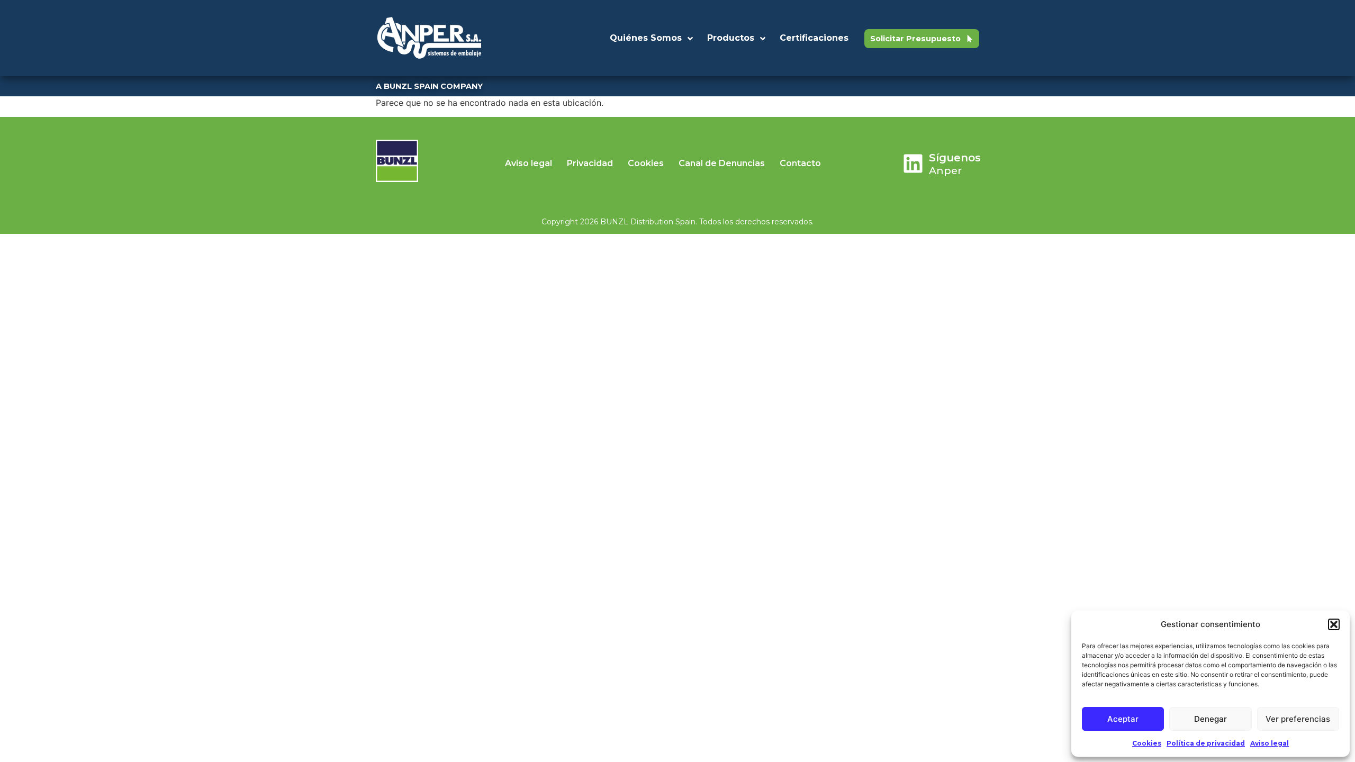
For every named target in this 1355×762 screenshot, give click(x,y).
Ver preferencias (1298, 719)
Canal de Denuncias (722, 163)
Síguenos (955, 157)
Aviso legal (1269, 743)
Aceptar (1123, 719)
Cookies (1146, 743)
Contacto (800, 163)
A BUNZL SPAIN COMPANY (429, 86)
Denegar (1210, 719)
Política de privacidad (1206, 743)
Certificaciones (814, 38)
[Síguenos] (913, 163)
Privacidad (590, 163)
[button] (1334, 624)
